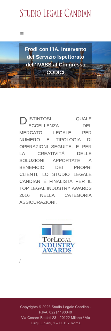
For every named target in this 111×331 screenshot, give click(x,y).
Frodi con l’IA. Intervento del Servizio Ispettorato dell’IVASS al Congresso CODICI (55, 60)
